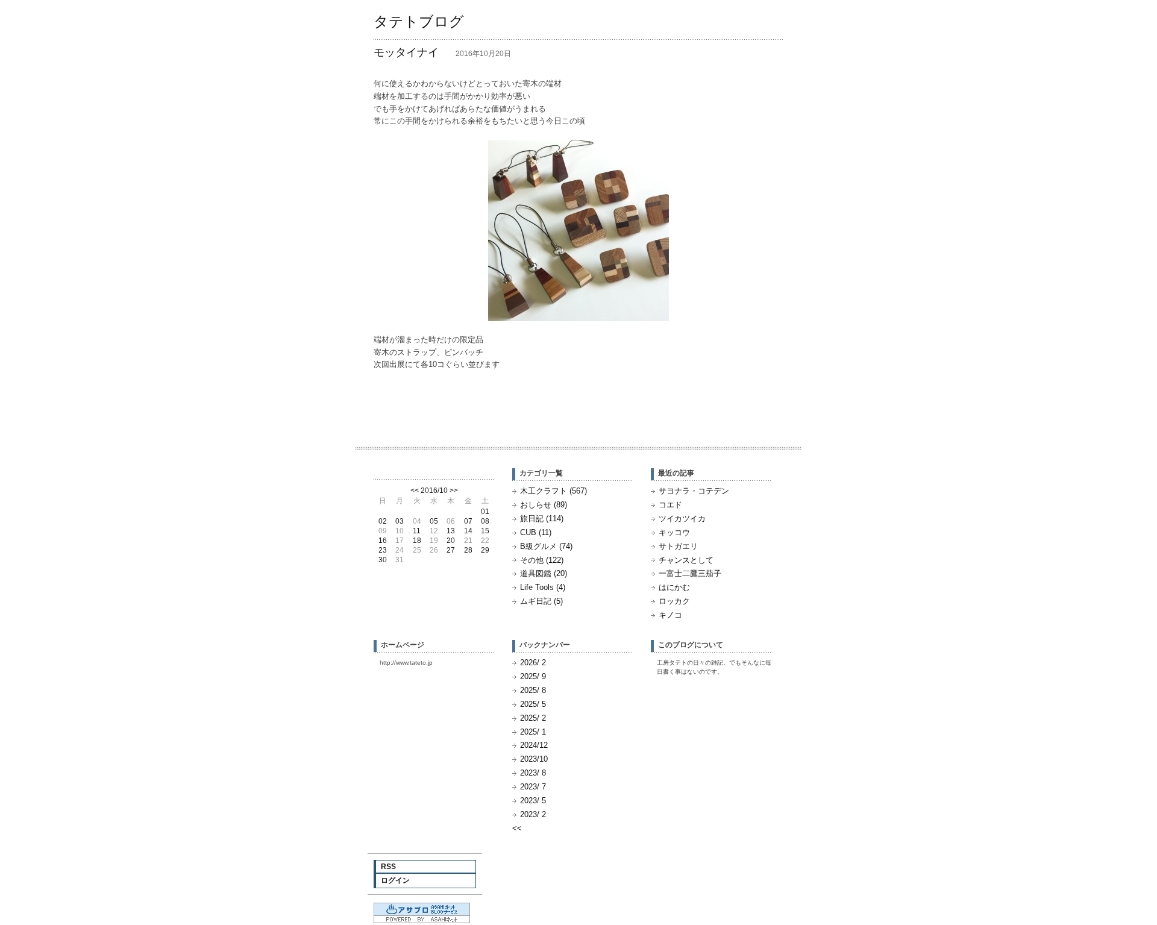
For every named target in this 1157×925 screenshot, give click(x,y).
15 (485, 531)
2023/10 (534, 759)
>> (454, 490)
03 (399, 521)
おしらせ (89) (543, 504)
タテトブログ (419, 21)
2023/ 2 (533, 814)
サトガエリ (678, 546)
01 (485, 511)
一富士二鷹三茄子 (690, 573)
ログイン (395, 880)
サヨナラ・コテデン (694, 490)
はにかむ (674, 587)
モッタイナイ (406, 52)
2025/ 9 (533, 676)
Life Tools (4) (542, 587)
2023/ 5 (533, 800)
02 (382, 521)
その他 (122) (541, 560)
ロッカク (674, 601)
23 (382, 550)
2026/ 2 (533, 662)
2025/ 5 (533, 704)
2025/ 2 (533, 718)
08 (485, 521)
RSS (388, 866)
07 (468, 521)
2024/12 (534, 745)
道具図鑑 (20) (543, 573)
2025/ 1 (533, 731)
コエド (670, 504)
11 (417, 531)
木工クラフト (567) (553, 490)
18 (417, 540)
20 (451, 540)
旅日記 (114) (541, 518)
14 (468, 531)
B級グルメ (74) (546, 546)
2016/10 (434, 490)
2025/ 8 (533, 690)
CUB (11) (535, 532)
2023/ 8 (533, 772)
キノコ (670, 614)
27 (451, 550)
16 (382, 540)
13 (451, 531)
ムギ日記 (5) (541, 601)
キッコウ (674, 532)
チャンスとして (686, 560)
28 (468, 550)
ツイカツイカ (682, 518)
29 (485, 550)
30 (382, 560)
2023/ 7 (533, 786)
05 (434, 521)
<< (414, 490)
